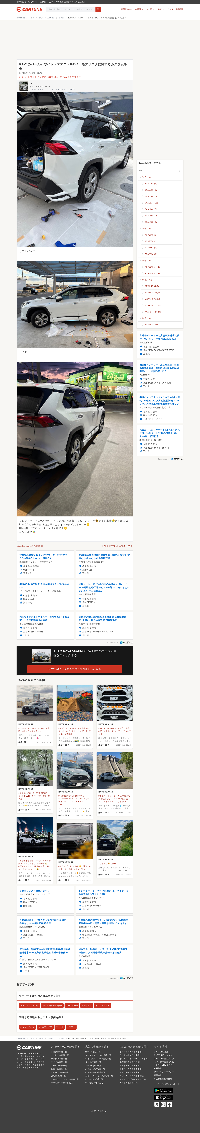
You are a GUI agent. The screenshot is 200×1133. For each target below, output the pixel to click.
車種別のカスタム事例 (131, 9)
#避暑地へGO (24, 793)
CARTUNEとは (161, 1052)
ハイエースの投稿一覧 (95, 1069)
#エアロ (42, 77)
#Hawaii (32, 728)
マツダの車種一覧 (59, 1062)
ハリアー (71, 1027)
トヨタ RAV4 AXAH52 (40, 87)
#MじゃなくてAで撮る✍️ (35, 863)
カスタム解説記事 (175, 9)
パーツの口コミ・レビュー (154, 9)
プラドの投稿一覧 (93, 1065)
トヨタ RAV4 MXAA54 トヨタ (117, 546)
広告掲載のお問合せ (163, 1079)
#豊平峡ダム (108, 801)
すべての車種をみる (94, 1083)
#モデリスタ (74, 77)
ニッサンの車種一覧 (60, 1055)
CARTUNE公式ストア (164, 1059)
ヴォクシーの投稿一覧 (95, 1072)
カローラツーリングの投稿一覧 (99, 1076)
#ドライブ (36, 796)
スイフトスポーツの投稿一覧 (98, 1055)
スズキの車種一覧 (59, 1069)
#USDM (22, 728)
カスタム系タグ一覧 (129, 1083)
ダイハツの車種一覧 (60, 1072)
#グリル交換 (104, 731)
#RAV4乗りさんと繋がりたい (71, 796)
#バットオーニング (75, 731)
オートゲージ (72, 1005)
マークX (59, 1027)
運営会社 (158, 1075)
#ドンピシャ (80, 869)
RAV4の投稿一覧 (93, 1052)
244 (31, 83)
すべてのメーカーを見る (62, 1083)
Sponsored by (113, 642)
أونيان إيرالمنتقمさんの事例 (30, 546)
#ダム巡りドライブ (107, 796)
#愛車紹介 (53, 77)
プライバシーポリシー (164, 1072)
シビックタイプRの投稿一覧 (98, 1059)
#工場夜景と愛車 (26, 861)
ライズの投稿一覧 (93, 1062)
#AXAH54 (111, 728)
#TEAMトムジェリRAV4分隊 (31, 866)
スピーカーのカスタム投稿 (132, 1076)
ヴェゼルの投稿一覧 (94, 1079)
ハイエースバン (27, 1027)
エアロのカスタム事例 (130, 1072)
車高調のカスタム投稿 (130, 1062)
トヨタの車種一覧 (59, 1052)
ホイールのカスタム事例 (131, 1052)
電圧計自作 (87, 1005)
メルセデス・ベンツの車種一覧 (65, 1079)
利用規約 (158, 1068)
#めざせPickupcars (67, 728)
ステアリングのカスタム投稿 (133, 1079)
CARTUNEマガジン (163, 1055)
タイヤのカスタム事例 (130, 1055)
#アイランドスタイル (32, 731)
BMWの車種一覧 (58, 1076)
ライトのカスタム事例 (130, 1065)
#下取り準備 (124, 728)
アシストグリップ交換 (52, 1005)
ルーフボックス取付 (29, 1005)
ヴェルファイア (45, 1027)
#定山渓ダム (121, 801)
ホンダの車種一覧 (59, 1059)
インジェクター (102, 1005)
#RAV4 (63, 77)
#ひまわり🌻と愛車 (107, 863)
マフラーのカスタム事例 (131, 1069)
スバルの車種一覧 (59, 1065)
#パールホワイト (28, 77)
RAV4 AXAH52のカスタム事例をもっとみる (74, 669)
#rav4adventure (66, 799)
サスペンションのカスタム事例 (134, 1059)
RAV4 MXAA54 (25, 724)
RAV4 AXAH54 (65, 724)
